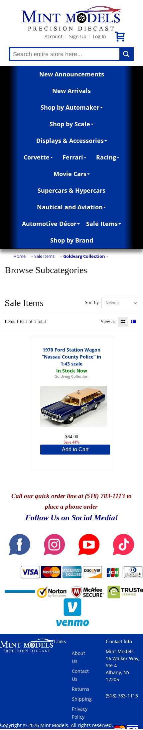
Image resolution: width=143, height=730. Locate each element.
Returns (80, 689)
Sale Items (102, 224)
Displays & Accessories (70, 141)
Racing (106, 157)
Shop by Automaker (70, 107)
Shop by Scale (70, 124)
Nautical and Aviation (70, 207)
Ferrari (73, 157)
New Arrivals (71, 91)
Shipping (82, 699)
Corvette (37, 157)
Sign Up (77, 36)
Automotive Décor (49, 224)
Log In (99, 36)
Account (54, 36)
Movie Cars (70, 174)
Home (19, 256)
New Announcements (71, 74)
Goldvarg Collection (84, 256)
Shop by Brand (71, 240)
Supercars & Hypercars (71, 190)
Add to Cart (75, 449)
